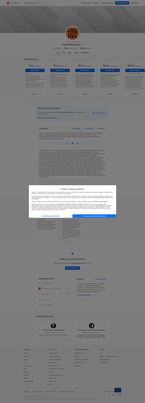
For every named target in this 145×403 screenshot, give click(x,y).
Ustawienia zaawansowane (50, 216)
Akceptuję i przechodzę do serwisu (94, 216)
